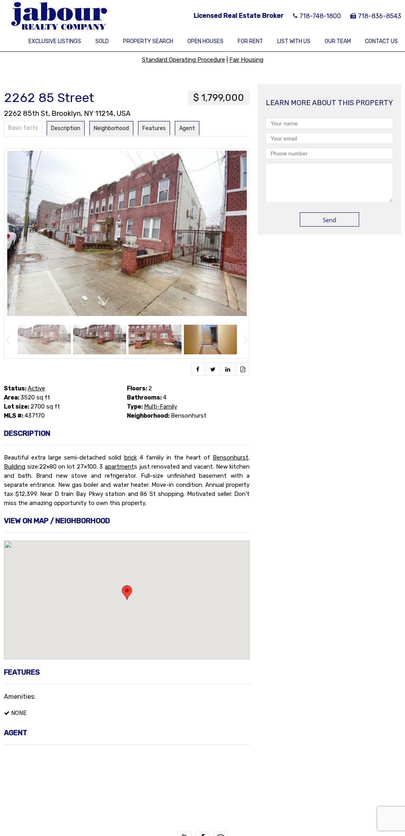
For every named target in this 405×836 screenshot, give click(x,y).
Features (154, 128)
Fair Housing (246, 59)
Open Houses (205, 41)
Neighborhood (111, 128)
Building (14, 466)
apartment (119, 466)
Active (36, 388)
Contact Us (381, 41)
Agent (187, 128)
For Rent (250, 41)
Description (65, 128)
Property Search (148, 41)
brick (130, 457)
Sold (102, 41)
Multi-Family (160, 406)
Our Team (338, 41)
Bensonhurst (230, 457)
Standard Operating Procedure (183, 59)
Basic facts (23, 128)
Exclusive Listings (54, 41)
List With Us (293, 41)
